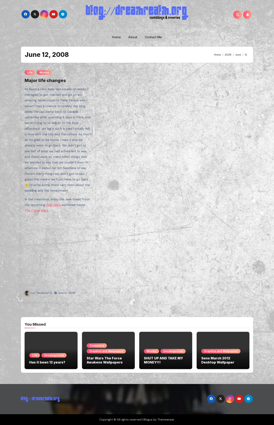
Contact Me (153, 37)
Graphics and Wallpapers (106, 351)
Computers (96, 345)
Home (116, 37)
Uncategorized (54, 355)
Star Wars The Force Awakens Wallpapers (105, 360)
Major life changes (45, 80)
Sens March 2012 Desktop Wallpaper (217, 360)
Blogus (148, 419)
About (132, 37)
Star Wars (53, 205)
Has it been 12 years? (47, 362)
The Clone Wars (36, 210)
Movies (44, 72)
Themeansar (165, 419)
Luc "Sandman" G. (42, 293)
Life (29, 72)
